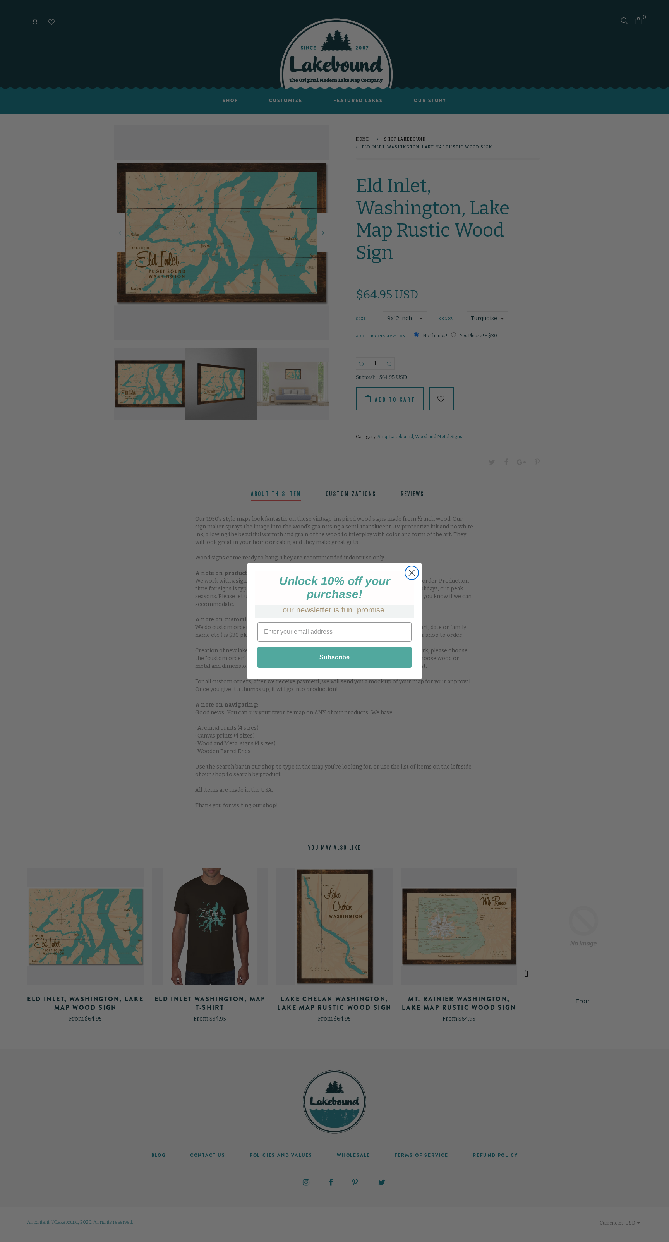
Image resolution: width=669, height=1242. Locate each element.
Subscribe (334, 657)
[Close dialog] (412, 573)
